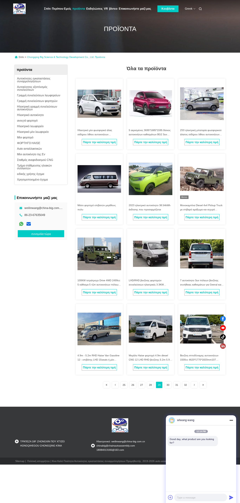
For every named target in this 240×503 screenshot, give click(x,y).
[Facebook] (223, 319)
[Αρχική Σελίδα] (19, 9)
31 (176, 385)
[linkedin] (223, 346)
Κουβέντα (167, 8)
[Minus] (231, 420)
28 (150, 385)
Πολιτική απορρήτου (38, 461)
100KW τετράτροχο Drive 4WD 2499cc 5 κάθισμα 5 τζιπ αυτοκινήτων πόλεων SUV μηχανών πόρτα (98, 284)
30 (168, 385)
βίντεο (113, 8)
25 (124, 385)
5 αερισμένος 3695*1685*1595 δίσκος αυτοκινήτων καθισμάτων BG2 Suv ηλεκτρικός (150, 134)
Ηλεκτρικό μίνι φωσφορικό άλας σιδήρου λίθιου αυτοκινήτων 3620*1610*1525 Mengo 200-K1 (95, 134)
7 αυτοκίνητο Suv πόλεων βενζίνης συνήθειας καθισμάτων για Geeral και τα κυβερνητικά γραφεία (200, 284)
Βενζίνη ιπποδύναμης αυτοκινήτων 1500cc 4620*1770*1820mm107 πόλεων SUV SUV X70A (199, 359)
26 (132, 385)
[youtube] (223, 328)
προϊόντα (78, 8)
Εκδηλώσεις (94, 8)
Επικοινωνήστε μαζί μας (135, 8)
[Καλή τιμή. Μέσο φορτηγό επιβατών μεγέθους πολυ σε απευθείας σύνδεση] (99, 178)
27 (141, 385)
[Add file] (170, 497)
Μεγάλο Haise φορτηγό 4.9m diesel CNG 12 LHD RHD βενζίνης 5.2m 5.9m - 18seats (150, 359)
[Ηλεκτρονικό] (28, 224)
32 (185, 385)
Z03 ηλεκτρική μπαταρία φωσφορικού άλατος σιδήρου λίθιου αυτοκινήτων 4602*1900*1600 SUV (201, 134)
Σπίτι (47, 8)
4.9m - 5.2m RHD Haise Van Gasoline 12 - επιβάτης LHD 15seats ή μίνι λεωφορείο (98, 359)
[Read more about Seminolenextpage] (106, 385)
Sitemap (19, 461)
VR (106, 8)
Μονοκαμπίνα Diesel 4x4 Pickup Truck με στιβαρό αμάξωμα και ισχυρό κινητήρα (201, 209)
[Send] (231, 497)
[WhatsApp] (21, 224)
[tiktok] (223, 337)
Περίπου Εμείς (61, 8)
